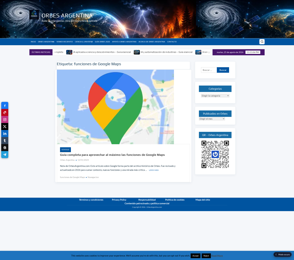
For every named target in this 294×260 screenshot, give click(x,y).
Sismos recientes (65, 42)
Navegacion (93, 177)
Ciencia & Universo (84, 42)
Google (65, 149)
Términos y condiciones (91, 199)
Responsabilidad (147, 199)
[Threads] (4, 147)
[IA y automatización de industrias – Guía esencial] (126, 52)
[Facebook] (4, 105)
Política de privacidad (219, 210)
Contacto (172, 42)
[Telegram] (4, 154)
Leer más (154, 170)
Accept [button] (195, 256)
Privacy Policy (119, 199)
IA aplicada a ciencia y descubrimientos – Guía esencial (91, 52)
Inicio (33, 42)
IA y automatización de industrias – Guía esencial (156, 52)
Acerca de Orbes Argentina (152, 42)
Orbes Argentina (67, 15)
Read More (217, 255)
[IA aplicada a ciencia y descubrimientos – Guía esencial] (58, 52)
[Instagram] (4, 119)
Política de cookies (175, 199)
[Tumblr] (4, 140)
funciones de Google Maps (72, 177)
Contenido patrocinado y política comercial (147, 203)
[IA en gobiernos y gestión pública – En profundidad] (187, 52)
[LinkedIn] (4, 133)
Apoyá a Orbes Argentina (124, 42)
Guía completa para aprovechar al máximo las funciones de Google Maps (112, 154)
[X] (4, 126)
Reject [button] (206, 256)
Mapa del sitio (203, 199)
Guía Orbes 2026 (102, 42)
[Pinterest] (4, 112)
